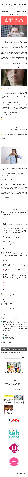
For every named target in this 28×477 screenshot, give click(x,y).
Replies (4, 234)
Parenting (11, 384)
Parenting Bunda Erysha (14, 5)
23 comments (17, 14)
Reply (3, 215)
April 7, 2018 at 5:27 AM (17, 269)
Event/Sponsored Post (7, 383)
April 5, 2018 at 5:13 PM (8, 223)
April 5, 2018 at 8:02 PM (8, 241)
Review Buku (18, 384)
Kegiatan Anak (19, 383)
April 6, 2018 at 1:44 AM (17, 259)
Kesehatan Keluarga (6, 384)
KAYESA (16, 383)
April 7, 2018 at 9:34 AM (11, 274)
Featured (12, 383)
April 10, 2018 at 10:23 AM (11, 303)
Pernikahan (14, 384)
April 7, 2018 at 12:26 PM (9, 293)
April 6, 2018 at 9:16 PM (11, 264)
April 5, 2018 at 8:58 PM (10, 252)
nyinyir (22, 194)
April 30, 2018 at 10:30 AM (8, 321)
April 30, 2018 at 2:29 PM (10, 337)
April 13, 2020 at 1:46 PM (9, 342)
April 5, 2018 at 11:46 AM (11, 211)
